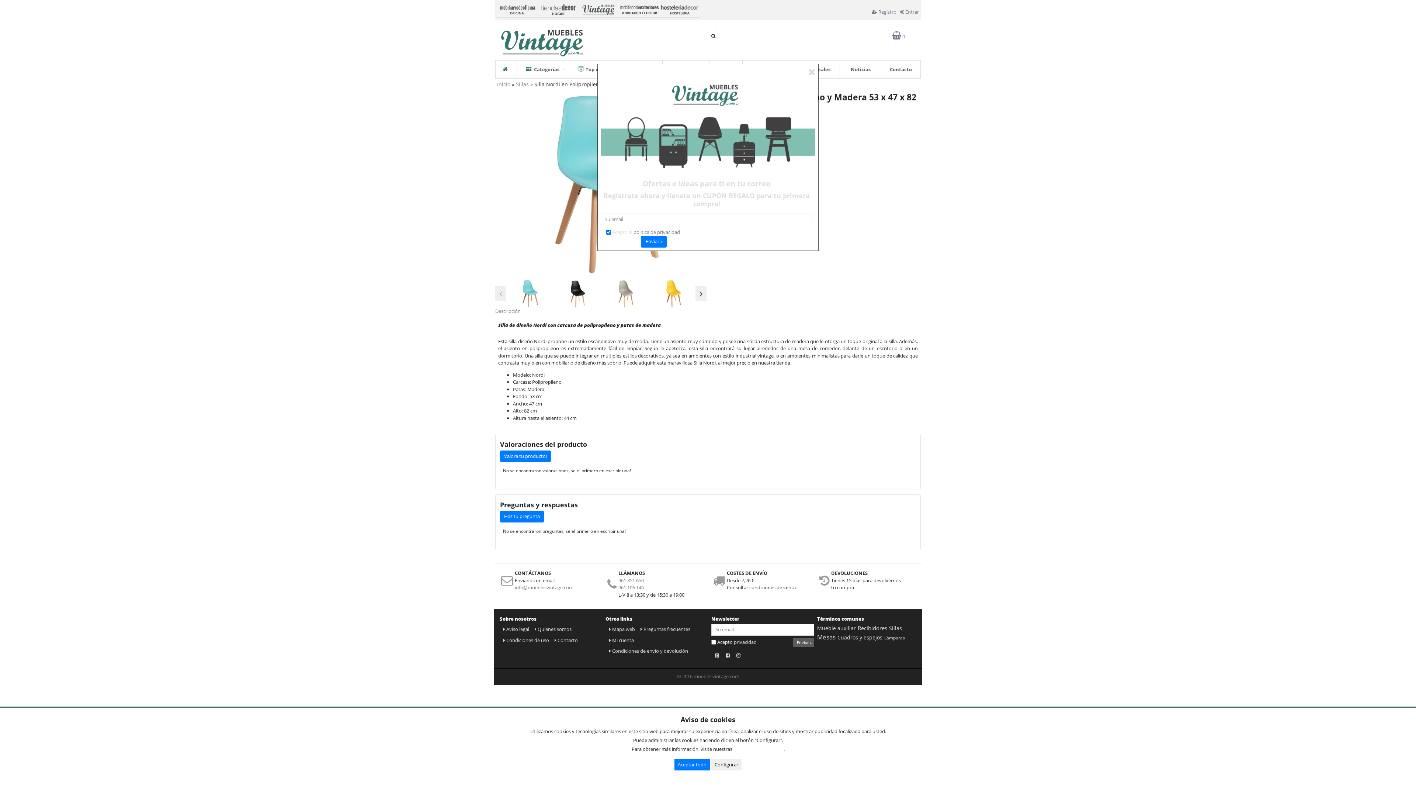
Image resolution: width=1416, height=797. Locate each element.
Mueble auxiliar (836, 628)
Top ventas (599, 69)
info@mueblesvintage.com (544, 587)
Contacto (901, 69)
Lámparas (894, 638)
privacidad (745, 642)
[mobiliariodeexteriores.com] (639, 9)
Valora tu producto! (525, 456)
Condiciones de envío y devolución (650, 651)
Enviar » (804, 642)
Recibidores (872, 628)
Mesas (826, 637)
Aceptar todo (692, 764)
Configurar (726, 764)
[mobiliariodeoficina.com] (517, 9)
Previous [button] (500, 293)
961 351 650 (631, 580)
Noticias (861, 69)
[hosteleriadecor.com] (679, 9)
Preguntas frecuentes (666, 629)
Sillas (522, 84)
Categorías (546, 69)
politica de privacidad (657, 232)
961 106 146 (631, 587)
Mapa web (623, 629)
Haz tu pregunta (522, 516)
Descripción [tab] (508, 311)
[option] (529, 294)
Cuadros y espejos (859, 637)
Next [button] (701, 293)
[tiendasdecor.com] (558, 9)
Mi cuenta (623, 640)
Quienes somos (555, 629)
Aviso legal (517, 629)
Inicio (503, 84)
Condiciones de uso (527, 640)
